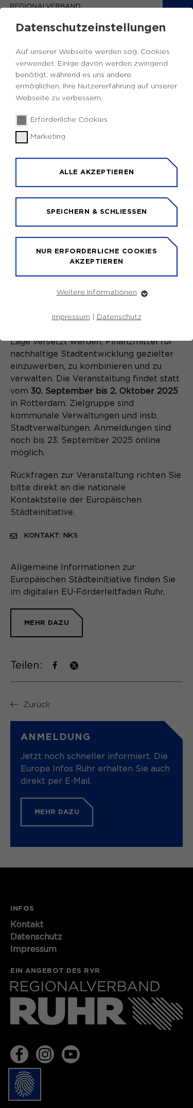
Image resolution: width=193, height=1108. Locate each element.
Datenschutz (119, 317)
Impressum (71, 317)
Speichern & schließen (96, 211)
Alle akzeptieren (96, 172)
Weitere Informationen (97, 292)
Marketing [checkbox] (47, 136)
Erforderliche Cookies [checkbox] (69, 119)
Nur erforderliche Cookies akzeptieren (96, 256)
